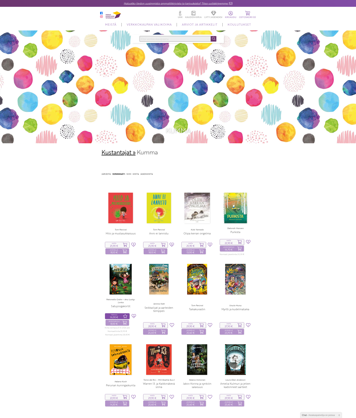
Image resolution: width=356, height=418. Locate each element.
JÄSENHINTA (146, 173)
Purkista (235, 232)
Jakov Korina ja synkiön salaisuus (197, 385)
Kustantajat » (118, 152)
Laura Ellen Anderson (235, 379)
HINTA (136, 173)
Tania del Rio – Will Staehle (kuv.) (159, 379)
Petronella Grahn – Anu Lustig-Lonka (120, 301)
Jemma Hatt (159, 303)
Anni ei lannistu (159, 233)
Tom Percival (121, 229)
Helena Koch (121, 381)
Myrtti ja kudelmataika (235, 309)
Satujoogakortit (120, 306)
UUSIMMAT (118, 173)
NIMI (129, 173)
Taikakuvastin (197, 309)
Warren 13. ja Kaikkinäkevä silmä (159, 385)
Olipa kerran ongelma (197, 233)
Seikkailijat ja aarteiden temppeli (159, 309)
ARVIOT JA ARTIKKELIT (199, 24)
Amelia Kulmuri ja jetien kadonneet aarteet (235, 385)
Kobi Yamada (197, 229)
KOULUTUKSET (239, 24)
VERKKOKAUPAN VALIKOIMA (149, 24)
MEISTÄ (110, 24)
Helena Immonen (197, 379)
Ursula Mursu (235, 305)
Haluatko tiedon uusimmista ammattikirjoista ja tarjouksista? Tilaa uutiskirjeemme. (176, 3)
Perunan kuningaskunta (120, 385)
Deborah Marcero (235, 228)
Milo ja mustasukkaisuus (121, 233)
